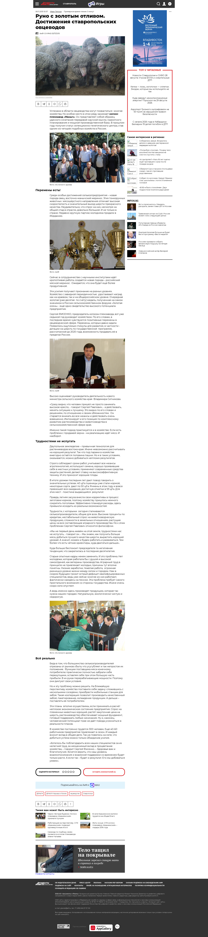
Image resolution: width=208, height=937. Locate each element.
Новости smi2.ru (45, 873)
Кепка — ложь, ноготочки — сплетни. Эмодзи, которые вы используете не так (150, 89)
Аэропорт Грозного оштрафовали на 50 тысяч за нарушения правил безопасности (150, 111)
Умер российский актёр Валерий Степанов (153, 252)
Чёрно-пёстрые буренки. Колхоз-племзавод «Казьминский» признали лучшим (62, 816)
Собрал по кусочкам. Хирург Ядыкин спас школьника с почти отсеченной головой (155, 180)
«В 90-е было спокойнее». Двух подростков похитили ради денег (154, 188)
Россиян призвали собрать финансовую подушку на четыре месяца (153, 244)
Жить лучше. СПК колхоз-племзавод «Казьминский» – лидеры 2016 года (104, 825)
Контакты (78, 886)
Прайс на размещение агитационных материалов (109, 886)
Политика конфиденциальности (149, 886)
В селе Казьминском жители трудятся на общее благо (105, 815)
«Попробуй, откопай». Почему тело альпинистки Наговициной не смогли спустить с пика (155, 152)
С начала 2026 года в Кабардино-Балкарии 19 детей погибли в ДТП (150, 123)
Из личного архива (44, 97)
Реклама (97, 883)
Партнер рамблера (79, 926)
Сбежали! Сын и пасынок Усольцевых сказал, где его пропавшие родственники (155, 171)
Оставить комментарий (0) (104, 772)
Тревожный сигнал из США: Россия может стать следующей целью (154, 215)
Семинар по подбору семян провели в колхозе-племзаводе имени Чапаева (62, 834)
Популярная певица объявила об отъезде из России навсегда (152, 224)
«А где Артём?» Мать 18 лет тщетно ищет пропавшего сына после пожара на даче (154, 161)
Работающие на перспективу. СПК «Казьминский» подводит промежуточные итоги (63, 825)
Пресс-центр (84, 883)
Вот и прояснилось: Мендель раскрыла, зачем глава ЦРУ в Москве (155, 205)
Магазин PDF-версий (114, 883)
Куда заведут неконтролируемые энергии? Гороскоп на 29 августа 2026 (149, 100)
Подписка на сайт (63, 886)
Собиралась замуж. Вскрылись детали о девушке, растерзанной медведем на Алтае (154, 143)
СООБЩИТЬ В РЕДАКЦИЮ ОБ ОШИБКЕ (70, 888)
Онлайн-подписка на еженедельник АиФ (144, 883)
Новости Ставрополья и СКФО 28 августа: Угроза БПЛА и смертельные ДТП (150, 77)
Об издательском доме (65, 883)
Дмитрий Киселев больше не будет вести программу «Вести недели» (154, 233)
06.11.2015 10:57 (42, 11)
